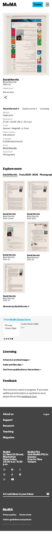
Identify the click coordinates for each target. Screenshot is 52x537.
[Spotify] (22, 474)
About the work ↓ (11, 109)
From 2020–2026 (28, 174)
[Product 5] (12, 338)
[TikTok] (14, 474)
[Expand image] (26, 44)
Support (8, 419)
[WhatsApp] (6, 479)
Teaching (8, 431)
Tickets (38, 4)
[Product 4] (10, 338)
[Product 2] (6, 338)
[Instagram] (6, 469)
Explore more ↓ (29, 109)
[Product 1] (4, 338)
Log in (46, 414)
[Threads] (6, 474)
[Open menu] (47, 4)
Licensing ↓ (45, 109)
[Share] (5, 97)
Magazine (8, 437)
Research (8, 425)
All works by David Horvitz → (16, 306)
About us (8, 414)
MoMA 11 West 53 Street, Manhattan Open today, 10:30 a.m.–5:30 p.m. (13, 457)
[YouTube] (14, 479)
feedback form (29, 396)
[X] (22, 469)
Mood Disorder (10, 148)
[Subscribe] (48, 494)
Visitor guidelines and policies (17, 519)
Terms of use (25, 515)
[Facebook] (14, 469)
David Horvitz (11, 79)
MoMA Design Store (20, 319)
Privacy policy (9, 515)
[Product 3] (8, 338)
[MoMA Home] (10, 4)
